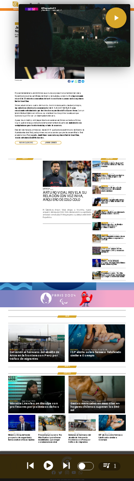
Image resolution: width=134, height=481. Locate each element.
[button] (26, 142)
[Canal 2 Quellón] (67, 290)
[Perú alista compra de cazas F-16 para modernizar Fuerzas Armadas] (96, 165)
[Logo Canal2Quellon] (15, 6)
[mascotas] (96, 238)
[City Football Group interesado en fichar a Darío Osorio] (96, 214)
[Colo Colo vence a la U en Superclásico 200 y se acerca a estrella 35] (96, 251)
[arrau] (96, 263)
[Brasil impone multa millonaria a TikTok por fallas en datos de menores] (96, 202)
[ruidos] (96, 275)
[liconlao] (96, 226)
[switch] (85, 466)
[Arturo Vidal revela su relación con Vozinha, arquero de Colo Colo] (96, 177)
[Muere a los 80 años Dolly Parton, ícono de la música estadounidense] (96, 189)
